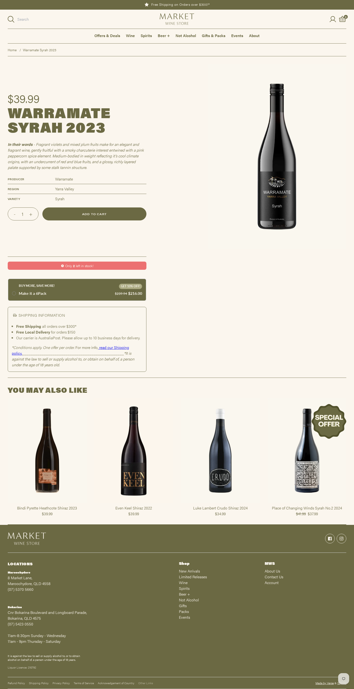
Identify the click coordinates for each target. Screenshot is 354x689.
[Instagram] (341, 538)
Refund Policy (16, 683)
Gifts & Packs (213, 35)
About (254, 35)
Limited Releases (193, 577)
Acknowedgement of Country (116, 683)
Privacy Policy (61, 683)
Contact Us (274, 577)
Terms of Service (84, 683)
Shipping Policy (39, 683)
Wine (130, 35)
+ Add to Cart (47, 503)
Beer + (164, 35)
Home (12, 49)
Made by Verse (324, 683)
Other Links (145, 683)
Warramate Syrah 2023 (39, 49)
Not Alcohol (186, 35)
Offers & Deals (107, 35)
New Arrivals (189, 571)
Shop (184, 563)
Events (237, 35)
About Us (272, 571)
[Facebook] (330, 538)
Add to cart (94, 214)
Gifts (183, 605)
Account (272, 582)
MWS (270, 563)
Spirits (146, 35)
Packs (184, 611)
